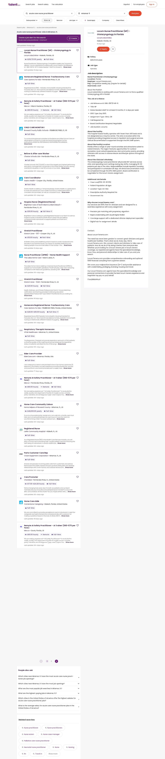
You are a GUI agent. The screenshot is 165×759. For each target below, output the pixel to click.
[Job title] (47, 13)
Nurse (57, 747)
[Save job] (77, 50)
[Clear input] (72, 13)
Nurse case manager (51, 734)
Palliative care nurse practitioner (37, 741)
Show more (67, 67)
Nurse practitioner (31, 728)
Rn (25, 754)
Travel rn (38, 754)
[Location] (100, 13)
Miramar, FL (31, 27)
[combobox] (49, 13)
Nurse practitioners (54, 728)
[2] (56, 661)
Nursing (71, 747)
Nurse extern (29, 734)
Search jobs (21, 27)
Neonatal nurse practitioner (35, 747)
